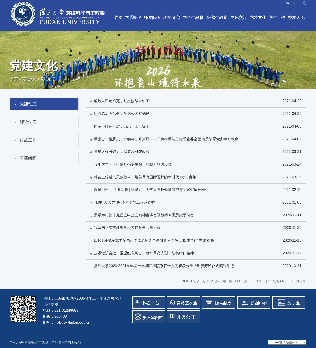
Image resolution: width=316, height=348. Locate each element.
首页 (119, 17)
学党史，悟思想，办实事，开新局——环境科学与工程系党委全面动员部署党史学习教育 (166, 139)
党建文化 (258, 17)
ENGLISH (291, 3)
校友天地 (296, 17)
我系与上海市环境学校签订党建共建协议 (127, 228)
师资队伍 (152, 17)
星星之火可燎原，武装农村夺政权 (121, 152)
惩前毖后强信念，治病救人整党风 (121, 114)
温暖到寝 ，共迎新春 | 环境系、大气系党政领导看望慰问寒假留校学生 (151, 190)
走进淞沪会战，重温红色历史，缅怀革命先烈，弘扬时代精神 (144, 253)
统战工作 (28, 140)
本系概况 (133, 17)
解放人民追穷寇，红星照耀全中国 (121, 101)
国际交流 (238, 17)
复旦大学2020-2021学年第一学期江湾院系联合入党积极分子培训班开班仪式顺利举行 (164, 266)
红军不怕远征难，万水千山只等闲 (121, 126)
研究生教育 (217, 17)
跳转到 (301, 281)
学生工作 (277, 17)
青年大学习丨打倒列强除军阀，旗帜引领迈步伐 (133, 164)
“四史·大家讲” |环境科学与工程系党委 (124, 202)
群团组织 (28, 158)
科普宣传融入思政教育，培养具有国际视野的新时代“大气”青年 (145, 177)
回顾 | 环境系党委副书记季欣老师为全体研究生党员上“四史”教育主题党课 (154, 240)
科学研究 (171, 17)
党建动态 (47, 79)
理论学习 (28, 122)
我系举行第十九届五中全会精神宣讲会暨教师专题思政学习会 (144, 215)
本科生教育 (193, 17)
